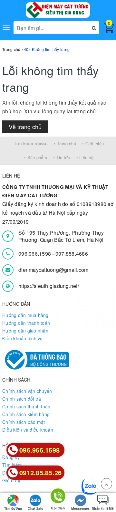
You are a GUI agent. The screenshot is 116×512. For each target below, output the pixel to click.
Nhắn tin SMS (103, 508)
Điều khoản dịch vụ (22, 338)
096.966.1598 (35, 253)
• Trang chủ (65, 143)
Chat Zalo (35, 508)
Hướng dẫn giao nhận (25, 330)
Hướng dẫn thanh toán (26, 323)
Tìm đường (13, 508)
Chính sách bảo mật (23, 422)
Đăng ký (11, 457)
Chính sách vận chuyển (27, 391)
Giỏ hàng (12, 480)
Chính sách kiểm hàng (26, 414)
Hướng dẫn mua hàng (25, 315)
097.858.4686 (71, 253)
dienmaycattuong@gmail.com (53, 269)
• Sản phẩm (35, 157)
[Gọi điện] (58, 497)
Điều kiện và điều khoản (27, 429)
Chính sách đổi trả (21, 398)
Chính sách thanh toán (26, 406)
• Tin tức (61, 157)
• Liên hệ (84, 157)
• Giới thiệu (93, 143)
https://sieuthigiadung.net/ (48, 286)
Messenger (80, 508)
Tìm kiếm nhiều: (31, 143)
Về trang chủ (25, 126)
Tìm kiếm (12, 465)
